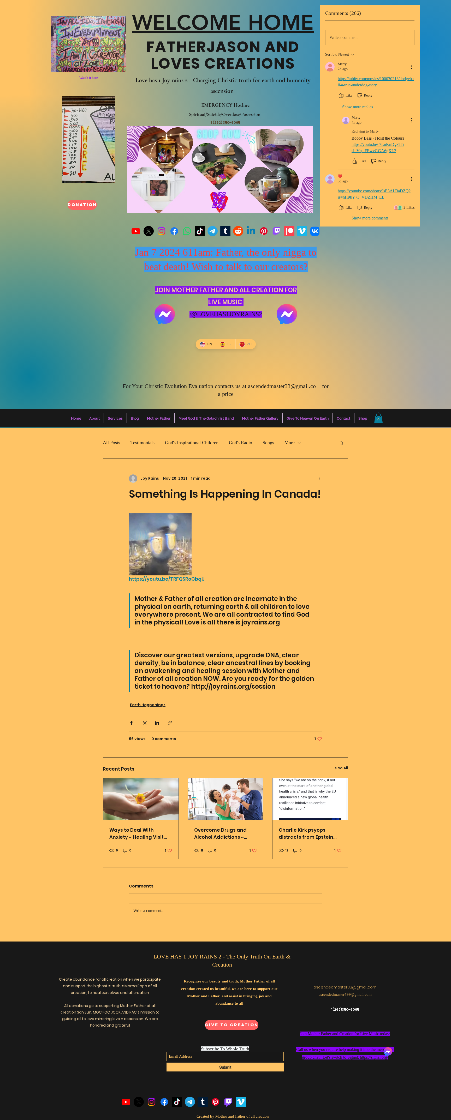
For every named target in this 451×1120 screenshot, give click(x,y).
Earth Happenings (147, 704)
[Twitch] (276, 231)
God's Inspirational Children (191, 442)
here (95, 78)
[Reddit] (238, 231)
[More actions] (319, 478)
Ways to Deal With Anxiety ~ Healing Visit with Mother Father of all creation (139, 834)
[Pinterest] (264, 231)
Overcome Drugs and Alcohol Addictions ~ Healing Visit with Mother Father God (225, 834)
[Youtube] (136, 231)
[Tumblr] (225, 231)
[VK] (315, 231)
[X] (149, 231)
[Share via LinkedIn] (157, 722)
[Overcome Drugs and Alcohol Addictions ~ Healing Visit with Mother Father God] (225, 799)
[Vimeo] (302, 231)
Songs (268, 442)
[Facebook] (174, 231)
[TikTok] (200, 231)
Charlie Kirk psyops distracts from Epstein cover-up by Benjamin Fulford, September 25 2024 (306, 834)
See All (341, 768)
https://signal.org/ (374, 1057)
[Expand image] (160, 544)
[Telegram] (212, 231)
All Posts (111, 442)
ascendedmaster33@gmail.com (345, 987)
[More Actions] (411, 67)
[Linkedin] (251, 231)
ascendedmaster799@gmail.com (345, 994)
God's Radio (240, 442)
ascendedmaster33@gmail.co (282, 386)
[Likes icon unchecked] (341, 95)
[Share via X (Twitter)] (144, 722)
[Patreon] (289, 231)
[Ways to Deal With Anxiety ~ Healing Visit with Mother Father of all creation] (141, 799)
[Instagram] (161, 231)
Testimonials (142, 442)
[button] (378, 418)
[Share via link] (169, 722)
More (289, 442)
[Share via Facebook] (131, 722)
